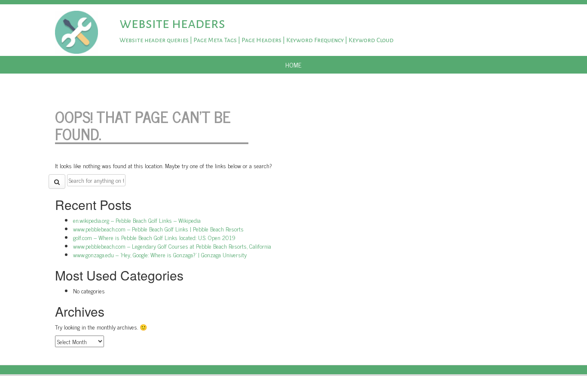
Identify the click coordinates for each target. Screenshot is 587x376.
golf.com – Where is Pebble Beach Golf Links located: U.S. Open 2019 (154, 237)
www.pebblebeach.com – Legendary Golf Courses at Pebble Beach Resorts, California (172, 246)
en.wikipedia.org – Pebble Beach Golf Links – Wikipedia (137, 220)
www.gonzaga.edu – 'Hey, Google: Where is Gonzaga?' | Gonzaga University (160, 254)
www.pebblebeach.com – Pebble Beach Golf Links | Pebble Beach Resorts (158, 229)
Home (293, 64)
